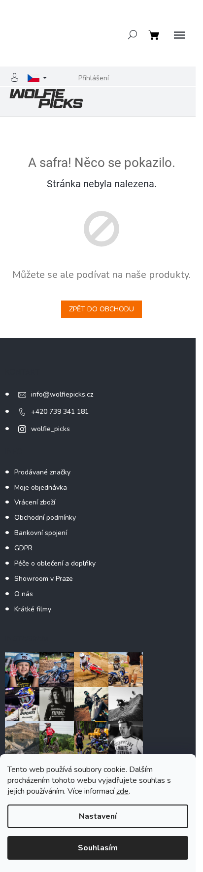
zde (122, 791)
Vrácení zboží (34, 502)
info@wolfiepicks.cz (62, 394)
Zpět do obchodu (101, 309)
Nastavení (98, 816)
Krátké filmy (32, 609)
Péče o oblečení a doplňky (55, 563)
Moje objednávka (40, 487)
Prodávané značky (42, 472)
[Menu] (179, 35)
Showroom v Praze (43, 578)
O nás (23, 594)
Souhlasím (98, 847)
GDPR (23, 548)
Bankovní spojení (40, 532)
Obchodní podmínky (45, 517)
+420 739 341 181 (60, 411)
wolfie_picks (50, 429)
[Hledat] (132, 34)
